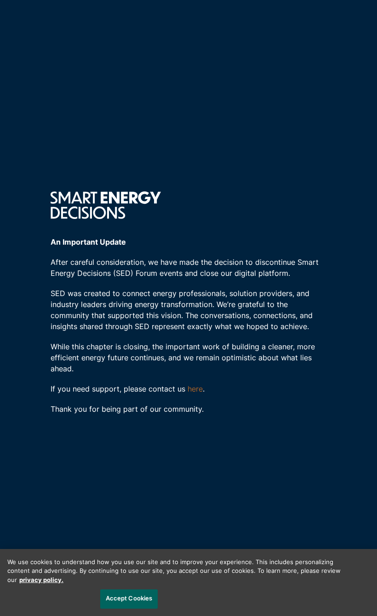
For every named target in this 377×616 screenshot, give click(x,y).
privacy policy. (41, 580)
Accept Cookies (129, 599)
